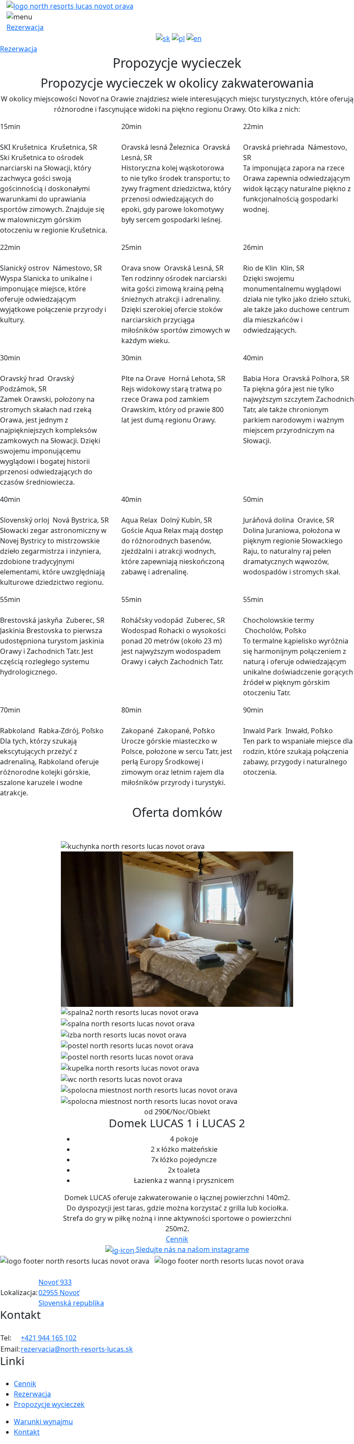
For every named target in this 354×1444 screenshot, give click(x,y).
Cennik (25, 1383)
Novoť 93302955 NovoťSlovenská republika (71, 1292)
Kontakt (27, 1432)
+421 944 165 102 (48, 1338)
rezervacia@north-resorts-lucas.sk (77, 1349)
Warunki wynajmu (43, 1421)
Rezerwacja (25, 27)
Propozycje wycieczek (49, 1404)
